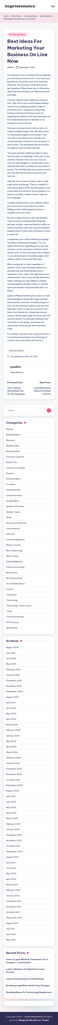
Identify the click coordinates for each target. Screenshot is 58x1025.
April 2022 (11, 879)
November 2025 (14, 686)
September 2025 (14, 691)
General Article (13, 489)
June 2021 (11, 934)
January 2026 (13, 675)
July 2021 (10, 928)
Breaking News (17, 34)
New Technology (14, 550)
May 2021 (11, 939)
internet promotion (16, 351)
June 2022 (11, 868)
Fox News (10, 484)
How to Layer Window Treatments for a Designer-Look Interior (27, 961)
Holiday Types (13, 512)
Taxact (9, 589)
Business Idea (12, 445)
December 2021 (13, 901)
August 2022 (12, 857)
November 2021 (13, 906)
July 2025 (10, 702)
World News (12, 627)
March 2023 (12, 818)
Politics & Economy (15, 567)
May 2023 (11, 807)
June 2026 (11, 658)
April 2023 (11, 813)
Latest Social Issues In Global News (25, 978)
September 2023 (14, 785)
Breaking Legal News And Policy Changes (28, 985)
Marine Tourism (13, 545)
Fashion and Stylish (15, 467)
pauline (15, 367)
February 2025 (13, 730)
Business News (13, 451)
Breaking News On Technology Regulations (29, 992)
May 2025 (11, 713)
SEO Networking (14, 578)
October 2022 (13, 846)
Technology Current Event (19, 605)
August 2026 (12, 647)
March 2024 (12, 752)
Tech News (11, 594)
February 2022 (13, 890)
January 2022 (13, 895)
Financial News (13, 478)
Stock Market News (15, 583)
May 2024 (11, 741)
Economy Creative (15, 456)
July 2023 (10, 796)
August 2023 (12, 790)
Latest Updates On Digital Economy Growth (25, 970)
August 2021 (12, 923)
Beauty (9, 429)
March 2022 (12, 884)
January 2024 (13, 763)
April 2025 (11, 719)
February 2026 (13, 669)
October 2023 (13, 779)
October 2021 (13, 912)
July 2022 (10, 862)
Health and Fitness (15, 506)
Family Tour (11, 462)
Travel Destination (15, 616)
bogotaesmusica (20, 6)
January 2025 (13, 735)
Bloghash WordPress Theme (34, 1020)
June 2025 (11, 708)
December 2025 (14, 680)
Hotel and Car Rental (16, 523)
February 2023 (13, 824)
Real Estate (11, 572)
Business (10, 440)
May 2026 (11, 664)
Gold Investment (14, 495)
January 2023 (13, 829)
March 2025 (12, 724)
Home (9, 517)
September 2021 (14, 917)
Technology (12, 600)
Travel (9, 611)
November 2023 (14, 774)
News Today (12, 556)
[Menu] (52, 6)
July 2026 (10, 653)
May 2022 (11, 873)
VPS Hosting (12, 622)
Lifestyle (10, 534)
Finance (10, 473)
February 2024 (13, 757)
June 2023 (11, 801)
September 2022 (14, 851)
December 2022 (14, 835)
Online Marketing (14, 561)
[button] (17, 372)
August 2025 (12, 697)
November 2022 (14, 840)
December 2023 (14, 768)
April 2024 (11, 746)
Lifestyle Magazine (15, 539)
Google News (12, 501)
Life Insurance (12, 528)
